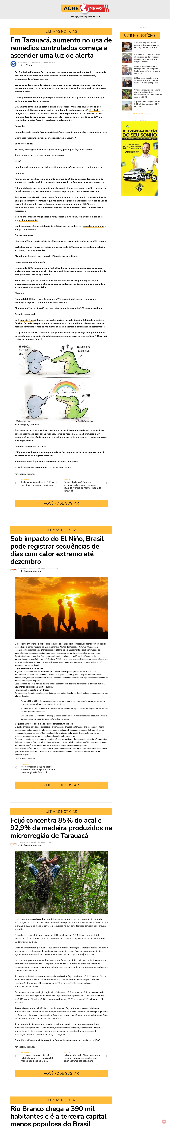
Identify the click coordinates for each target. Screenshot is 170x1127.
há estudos (94, 110)
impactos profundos (93, 226)
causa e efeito (55, 116)
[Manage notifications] (164, 1122)
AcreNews (26, 65)
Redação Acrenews (31, 571)
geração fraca (27, 320)
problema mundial (28, 220)
